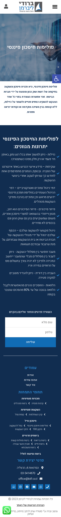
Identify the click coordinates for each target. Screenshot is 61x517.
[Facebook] (27, 486)
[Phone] (47, 486)
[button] (56, 78)
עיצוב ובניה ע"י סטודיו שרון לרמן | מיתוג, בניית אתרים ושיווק (31, 512)
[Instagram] (20, 486)
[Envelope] (33, 486)
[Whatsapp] (40, 486)
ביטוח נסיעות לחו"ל (30, 454)
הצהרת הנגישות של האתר (30, 505)
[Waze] (13, 486)
